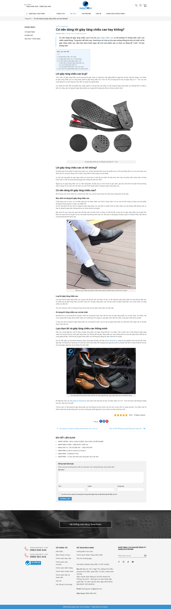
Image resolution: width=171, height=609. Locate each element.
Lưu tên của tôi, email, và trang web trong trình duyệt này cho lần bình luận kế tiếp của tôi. (89, 494)
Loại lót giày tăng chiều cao (69, 65)
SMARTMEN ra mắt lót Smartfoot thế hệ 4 (72, 450)
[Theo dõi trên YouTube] (132, 562)
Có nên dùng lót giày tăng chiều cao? (70, 61)
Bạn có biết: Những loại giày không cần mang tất (126, 428)
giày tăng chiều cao (105, 38)
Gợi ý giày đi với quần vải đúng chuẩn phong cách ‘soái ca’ (78, 428)
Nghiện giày (29, 35)
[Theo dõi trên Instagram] (123, 562)
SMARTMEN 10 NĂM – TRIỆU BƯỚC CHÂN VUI (73, 444)
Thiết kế (94, 607)
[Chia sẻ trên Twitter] (104, 421)
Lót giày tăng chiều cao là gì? (67, 56)
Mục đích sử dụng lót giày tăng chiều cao (72, 63)
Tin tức (73, 13)
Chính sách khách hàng (115, 13)
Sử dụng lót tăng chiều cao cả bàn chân (72, 66)
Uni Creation (104, 607)
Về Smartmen (30, 32)
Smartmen (82, 33)
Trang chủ (60, 13)
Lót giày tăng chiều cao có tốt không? (70, 59)
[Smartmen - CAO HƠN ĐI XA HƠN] (85, 5)
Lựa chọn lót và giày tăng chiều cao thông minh (73, 68)
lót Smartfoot (112, 340)
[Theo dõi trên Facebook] (119, 562)
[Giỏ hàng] (145, 5)
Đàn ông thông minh (32, 39)
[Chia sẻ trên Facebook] (100, 421)
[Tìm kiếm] (136, 5)
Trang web (120, 486)
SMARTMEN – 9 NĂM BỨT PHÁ (68, 454)
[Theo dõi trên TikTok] (128, 562)
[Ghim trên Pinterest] (107, 421)
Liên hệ (98, 13)
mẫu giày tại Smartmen (78, 401)
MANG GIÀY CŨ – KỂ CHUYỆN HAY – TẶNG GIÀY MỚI (75, 447)
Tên (60, 486)
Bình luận (61, 469)
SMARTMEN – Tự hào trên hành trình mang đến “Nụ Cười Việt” (78, 456)
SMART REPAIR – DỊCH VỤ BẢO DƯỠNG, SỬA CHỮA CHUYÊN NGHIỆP (80, 441)
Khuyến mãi (86, 13)
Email (90, 486)
